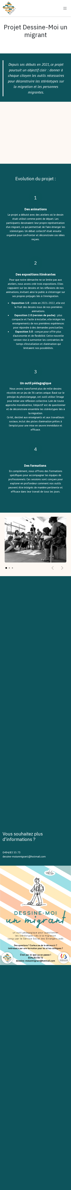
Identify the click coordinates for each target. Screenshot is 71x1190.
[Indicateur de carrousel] (6, 568)
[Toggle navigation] (65, 8)
